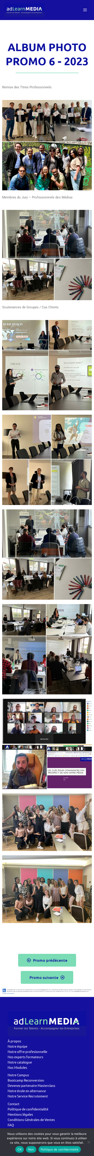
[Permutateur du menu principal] (85, 10)
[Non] (88, 1142)
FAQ (11, 1125)
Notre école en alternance (27, 1091)
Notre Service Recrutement (28, 1096)
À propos (14, 1041)
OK (19, 1149)
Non (31, 1149)
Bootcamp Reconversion (26, 1080)
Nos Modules (17, 1067)
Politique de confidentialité (28, 1109)
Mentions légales (20, 1114)
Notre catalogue (20, 1062)
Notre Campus (18, 1075)
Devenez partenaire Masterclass (31, 1085)
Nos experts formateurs (25, 1057)
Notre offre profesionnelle (27, 1051)
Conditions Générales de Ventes (31, 1119)
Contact (13, 1104)
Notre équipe (17, 1046)
